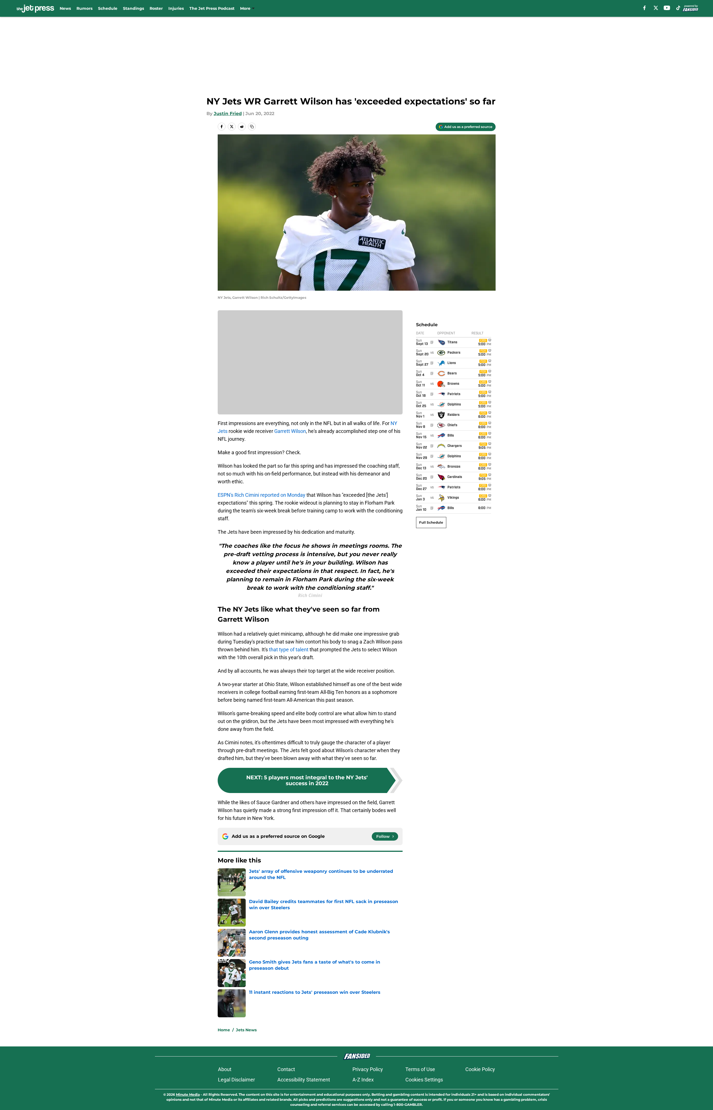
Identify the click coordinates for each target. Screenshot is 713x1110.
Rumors (84, 8)
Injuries (176, 8)
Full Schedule (431, 522)
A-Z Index (363, 1080)
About (224, 1069)
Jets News (246, 1029)
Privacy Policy (367, 1069)
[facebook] (644, 8)
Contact (286, 1069)
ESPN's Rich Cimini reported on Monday (261, 495)
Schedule (107, 8)
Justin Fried (228, 113)
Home (224, 1029)
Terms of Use (420, 1069)
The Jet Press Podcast (211, 8)
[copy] (252, 126)
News (65, 8)
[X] (656, 8)
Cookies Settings (424, 1080)
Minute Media (188, 1094)
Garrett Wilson (290, 431)
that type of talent (288, 649)
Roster (156, 8)
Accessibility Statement (303, 1080)
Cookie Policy (480, 1069)
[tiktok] (678, 8)
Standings (133, 8)
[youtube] (667, 8)
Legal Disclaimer (236, 1080)
